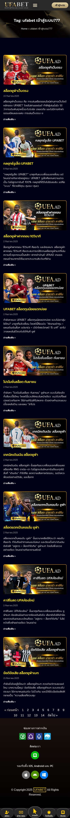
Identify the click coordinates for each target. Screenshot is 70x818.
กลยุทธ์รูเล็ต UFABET (18, 163)
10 (15, 715)
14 (42, 715)
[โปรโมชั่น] (49, 812)
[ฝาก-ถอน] (21, 812)
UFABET (39, 789)
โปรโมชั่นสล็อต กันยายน (19, 381)
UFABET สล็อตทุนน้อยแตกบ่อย (25, 309)
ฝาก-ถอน (21, 815)
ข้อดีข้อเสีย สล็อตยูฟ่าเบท (21, 672)
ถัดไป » (53, 715)
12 (29, 715)
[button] (35, 5)
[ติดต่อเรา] (63, 812)
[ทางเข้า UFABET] (35, 811)
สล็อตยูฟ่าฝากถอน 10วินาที (22, 236)
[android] (35, 775)
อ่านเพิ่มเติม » (9, 119)
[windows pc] (44, 775)
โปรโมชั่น (49, 815)
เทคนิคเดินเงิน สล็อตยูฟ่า (20, 454)
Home (24, 28)
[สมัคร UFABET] (7, 812)
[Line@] (35, 755)
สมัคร (7, 815)
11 (22, 715)
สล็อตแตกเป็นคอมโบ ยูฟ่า (21, 527)
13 (36, 715)
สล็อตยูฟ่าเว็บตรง (15, 90)
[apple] (26, 775)
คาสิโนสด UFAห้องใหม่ (18, 600)
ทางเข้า (35, 815)
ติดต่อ (63, 815)
